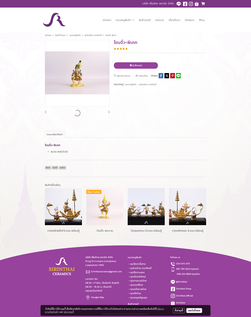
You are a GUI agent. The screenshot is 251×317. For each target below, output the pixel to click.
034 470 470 (183, 263)
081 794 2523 (183, 269)
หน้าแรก (107, 20)
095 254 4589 (184, 274)
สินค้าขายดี (145, 20)
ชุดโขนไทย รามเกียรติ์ (147, 84)
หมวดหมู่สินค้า (124, 20)
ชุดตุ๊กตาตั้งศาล (138, 264)
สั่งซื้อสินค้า (137, 65)
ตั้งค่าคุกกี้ (179, 310)
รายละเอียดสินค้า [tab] (54, 134)
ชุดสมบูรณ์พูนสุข (138, 297)
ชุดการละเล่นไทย (138, 280)
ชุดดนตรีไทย (136, 285)
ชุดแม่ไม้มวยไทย (138, 289)
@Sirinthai (182, 281)
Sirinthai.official (185, 295)
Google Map (97, 297)
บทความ (159, 20)
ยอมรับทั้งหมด (194, 310)
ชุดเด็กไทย (135, 293)
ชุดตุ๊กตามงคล (137, 272)
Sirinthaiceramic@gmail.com (106, 271)
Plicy (202, 20)
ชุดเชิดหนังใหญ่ (138, 276)
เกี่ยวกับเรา (174, 20)
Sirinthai (180, 302)
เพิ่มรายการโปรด (123, 75)
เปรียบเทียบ (143, 75)
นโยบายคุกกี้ (69, 312)
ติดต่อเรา (189, 20)
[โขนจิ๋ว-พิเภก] (77, 73)
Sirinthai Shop (184, 288)
